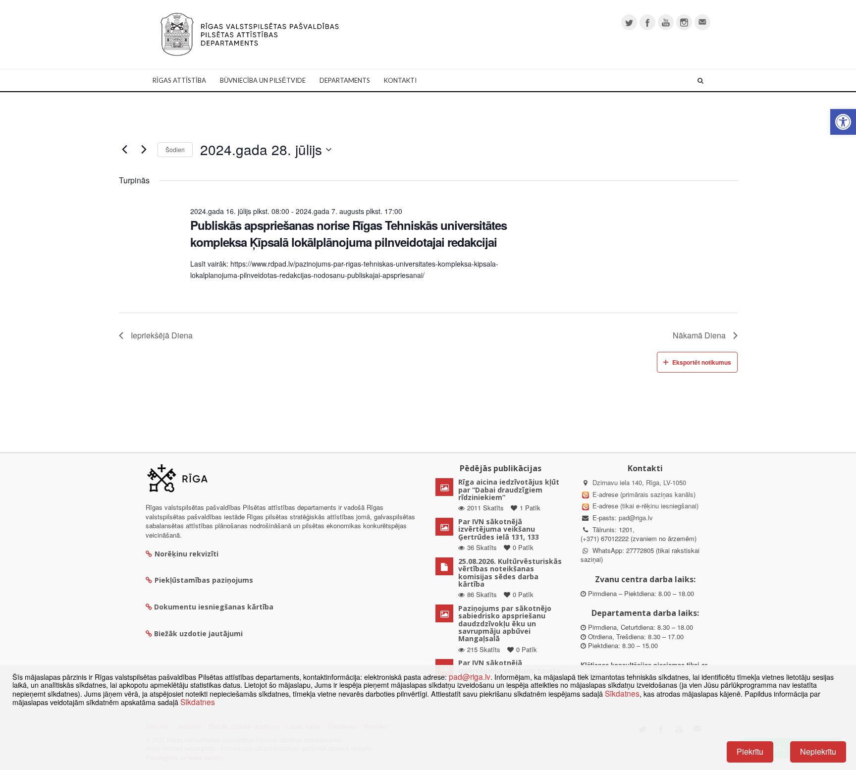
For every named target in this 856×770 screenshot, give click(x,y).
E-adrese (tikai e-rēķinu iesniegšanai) (644, 505)
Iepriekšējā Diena (162, 335)
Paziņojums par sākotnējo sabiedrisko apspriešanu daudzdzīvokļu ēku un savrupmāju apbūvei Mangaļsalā (504, 624)
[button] (843, 122)
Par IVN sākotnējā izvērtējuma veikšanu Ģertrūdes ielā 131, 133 (498, 529)
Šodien (175, 149)
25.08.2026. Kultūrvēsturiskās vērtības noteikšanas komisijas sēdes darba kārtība (510, 572)
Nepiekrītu (818, 751)
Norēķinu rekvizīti (186, 553)
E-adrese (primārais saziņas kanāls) (644, 494)
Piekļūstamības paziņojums (204, 580)
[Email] (702, 22)
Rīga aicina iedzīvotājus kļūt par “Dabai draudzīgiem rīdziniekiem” (508, 489)
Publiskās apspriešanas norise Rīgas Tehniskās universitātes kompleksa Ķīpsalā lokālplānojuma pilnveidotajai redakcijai (348, 233)
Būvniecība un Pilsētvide (263, 80)
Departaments (345, 80)
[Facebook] (647, 22)
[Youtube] (666, 22)
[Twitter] (629, 22)
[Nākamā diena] (144, 150)
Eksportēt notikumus (701, 362)
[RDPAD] (250, 33)
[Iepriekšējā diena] (125, 150)
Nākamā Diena (699, 335)
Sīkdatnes (622, 693)
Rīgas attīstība (179, 80)
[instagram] (684, 22)
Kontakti (400, 80)
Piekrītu (750, 751)
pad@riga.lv (636, 517)
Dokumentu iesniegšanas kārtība (213, 606)
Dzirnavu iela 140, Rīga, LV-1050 (639, 482)
